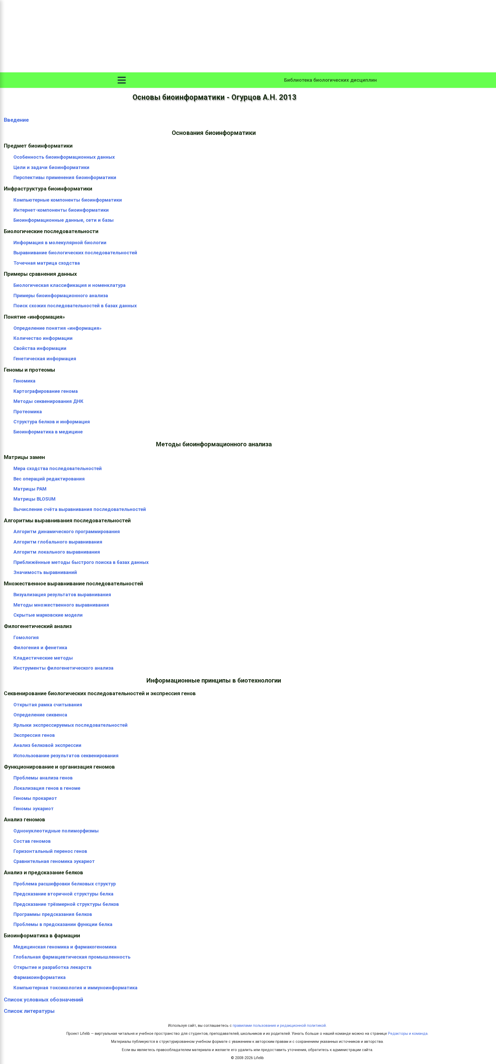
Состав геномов (32, 841)
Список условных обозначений (43, 1000)
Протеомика (27, 411)
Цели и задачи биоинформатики (51, 167)
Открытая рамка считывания (47, 704)
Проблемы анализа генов (43, 777)
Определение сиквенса (40, 714)
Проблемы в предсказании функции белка (62, 924)
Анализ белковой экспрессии (47, 745)
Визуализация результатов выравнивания (62, 594)
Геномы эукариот (33, 808)
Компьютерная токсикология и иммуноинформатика (75, 987)
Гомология (26, 637)
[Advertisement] (248, 36)
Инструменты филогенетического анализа (63, 668)
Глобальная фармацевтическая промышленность (71, 957)
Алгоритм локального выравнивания (56, 552)
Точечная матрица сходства (46, 263)
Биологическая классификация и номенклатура (69, 285)
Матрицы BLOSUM (34, 499)
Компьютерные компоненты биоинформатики (67, 200)
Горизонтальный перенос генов (50, 851)
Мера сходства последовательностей (57, 468)
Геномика (24, 381)
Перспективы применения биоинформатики (64, 177)
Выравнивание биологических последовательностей (75, 252)
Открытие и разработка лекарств (52, 967)
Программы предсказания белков (52, 914)
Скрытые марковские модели (48, 615)
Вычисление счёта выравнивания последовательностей (79, 509)
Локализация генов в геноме (46, 788)
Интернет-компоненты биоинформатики (61, 210)
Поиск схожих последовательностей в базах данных (75, 305)
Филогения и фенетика (40, 647)
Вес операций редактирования (49, 478)
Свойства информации (39, 348)
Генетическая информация (44, 358)
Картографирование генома (45, 391)
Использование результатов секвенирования (66, 755)
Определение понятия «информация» (57, 328)
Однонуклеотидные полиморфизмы (56, 830)
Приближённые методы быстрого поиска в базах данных (81, 562)
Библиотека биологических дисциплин (330, 80)
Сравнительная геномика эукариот (54, 861)
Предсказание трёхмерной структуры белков (66, 904)
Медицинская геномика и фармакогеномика (65, 947)
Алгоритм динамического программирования (66, 531)
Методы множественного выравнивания (61, 605)
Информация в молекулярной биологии (59, 242)
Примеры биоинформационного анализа (60, 295)
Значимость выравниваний (45, 572)
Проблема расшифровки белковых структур (64, 883)
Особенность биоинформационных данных (64, 157)
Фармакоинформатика (39, 977)
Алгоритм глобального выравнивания (57, 542)
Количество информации (43, 338)
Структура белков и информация (51, 421)
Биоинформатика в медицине (48, 431)
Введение (16, 120)
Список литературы (29, 1011)
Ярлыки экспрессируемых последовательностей (70, 725)
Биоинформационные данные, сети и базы (63, 220)
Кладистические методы (43, 658)
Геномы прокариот (35, 798)
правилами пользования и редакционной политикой (279, 1025)
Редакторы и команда (408, 1033)
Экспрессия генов (34, 735)
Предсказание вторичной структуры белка (63, 894)
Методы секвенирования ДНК (48, 401)
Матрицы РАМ (30, 489)
